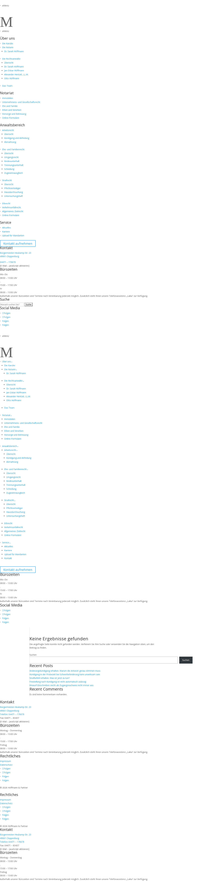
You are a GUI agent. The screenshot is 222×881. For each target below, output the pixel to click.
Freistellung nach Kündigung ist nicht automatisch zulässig (57, 681)
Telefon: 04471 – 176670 (12, 714)
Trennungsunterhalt (13, 165)
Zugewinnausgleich (13, 172)
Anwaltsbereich (12, 125)
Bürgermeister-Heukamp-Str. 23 (15, 252)
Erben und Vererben (11, 109)
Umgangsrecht (11, 157)
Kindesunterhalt (11, 161)
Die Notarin (7, 47)
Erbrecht (6, 203)
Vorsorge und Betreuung (14, 113)
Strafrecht (7, 180)
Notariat (7, 93)
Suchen (33, 654)
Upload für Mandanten (13, 235)
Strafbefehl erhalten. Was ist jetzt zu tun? (49, 678)
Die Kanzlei (7, 43)
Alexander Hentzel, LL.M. (16, 74)
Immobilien (7, 98)
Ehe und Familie (10, 106)
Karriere (6, 231)
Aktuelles (6, 227)
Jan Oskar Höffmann (14, 70)
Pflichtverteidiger (12, 188)
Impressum (5, 761)
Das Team (7, 85)
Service (5, 222)
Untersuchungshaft (13, 196)
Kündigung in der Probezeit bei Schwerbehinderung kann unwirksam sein (64, 674)
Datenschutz (6, 764)
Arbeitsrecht (8, 130)
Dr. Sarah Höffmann (14, 51)
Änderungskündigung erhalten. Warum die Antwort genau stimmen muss (64, 670)
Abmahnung (10, 142)
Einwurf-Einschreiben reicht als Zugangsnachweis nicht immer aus (61, 685)
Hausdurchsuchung (13, 192)
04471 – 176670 (8, 262)
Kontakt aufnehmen (17, 243)
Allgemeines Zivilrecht (12, 211)
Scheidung (9, 169)
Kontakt (8, 558)
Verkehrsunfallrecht (11, 207)
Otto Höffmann (11, 78)
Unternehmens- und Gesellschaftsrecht (21, 102)
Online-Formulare (10, 117)
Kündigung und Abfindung (16, 138)
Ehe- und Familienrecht (13, 149)
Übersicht (8, 62)
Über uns (7, 38)
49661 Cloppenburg (9, 256)
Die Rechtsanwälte (11, 58)
